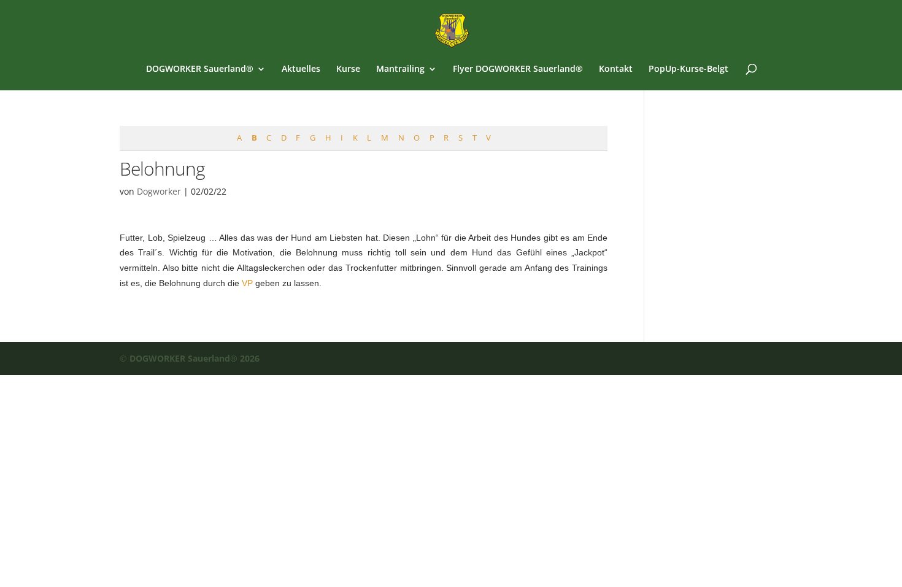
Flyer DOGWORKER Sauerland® (518, 69)
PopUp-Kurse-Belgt (688, 69)
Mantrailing (400, 69)
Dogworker (159, 191)
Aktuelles (301, 69)
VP (247, 283)
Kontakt (616, 69)
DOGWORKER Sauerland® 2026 (194, 358)
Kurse (348, 69)
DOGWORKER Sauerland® (199, 69)
